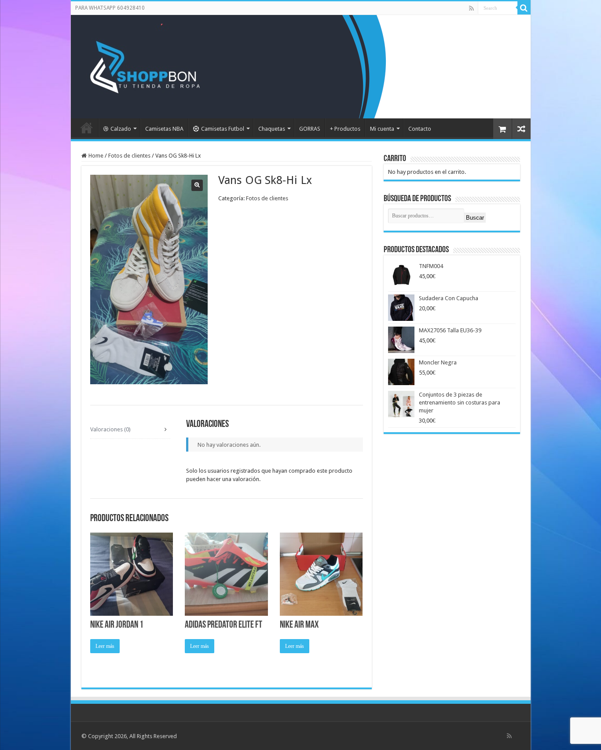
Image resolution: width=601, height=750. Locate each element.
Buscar (475, 217)
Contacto (419, 128)
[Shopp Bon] (143, 65)
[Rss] (471, 8)
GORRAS (309, 128)
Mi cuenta (382, 128)
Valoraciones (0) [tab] (110, 429)
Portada (86, 127)
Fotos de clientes (129, 155)
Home (95, 155)
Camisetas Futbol (222, 128)
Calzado (120, 128)
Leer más (104, 646)
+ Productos (345, 128)
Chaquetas (271, 128)
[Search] (524, 8)
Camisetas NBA (164, 128)
